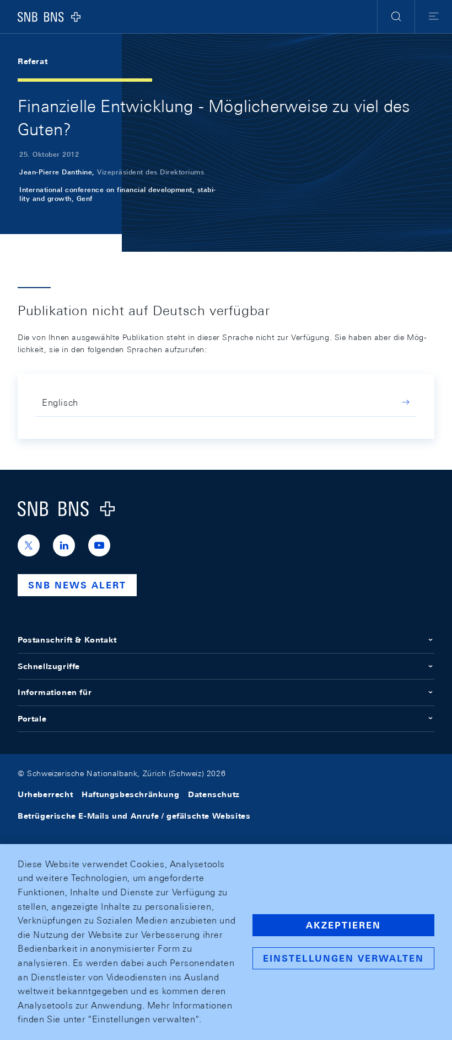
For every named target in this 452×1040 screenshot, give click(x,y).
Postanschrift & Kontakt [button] (67, 640)
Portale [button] (32, 719)
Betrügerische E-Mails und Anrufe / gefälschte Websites (134, 816)
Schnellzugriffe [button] (49, 666)
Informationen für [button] (55, 692)
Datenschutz (214, 794)
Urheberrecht (45, 794)
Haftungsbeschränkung (130, 794)
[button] (396, 16)
